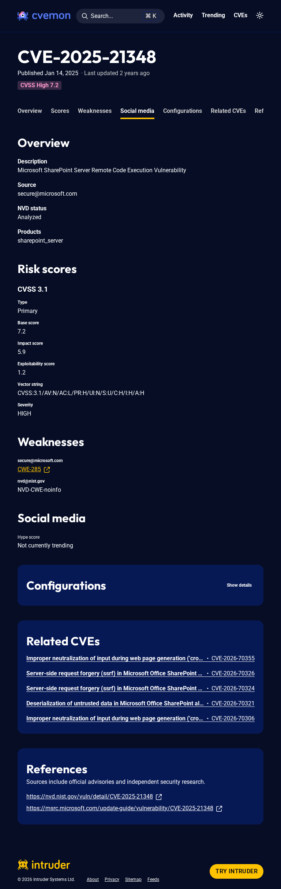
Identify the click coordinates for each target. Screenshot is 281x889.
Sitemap (133, 879)
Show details (239, 585)
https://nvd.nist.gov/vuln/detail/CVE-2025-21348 (89, 796)
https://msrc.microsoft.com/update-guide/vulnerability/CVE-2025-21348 (119, 808)
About (93, 879)
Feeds (153, 879)
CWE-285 (29, 469)
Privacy (112, 879)
